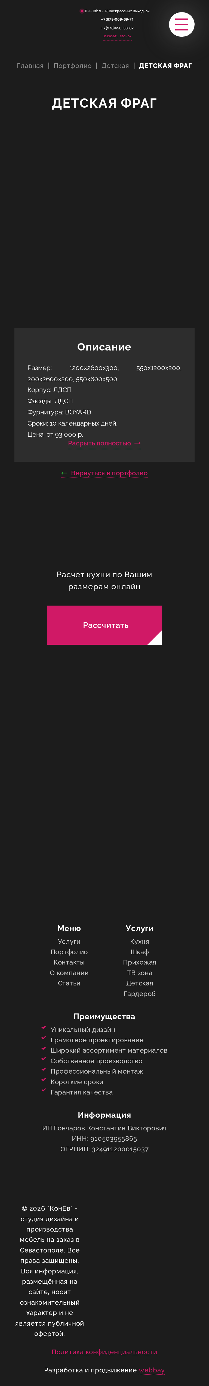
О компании (69, 973)
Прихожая (139, 962)
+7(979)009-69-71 (117, 19)
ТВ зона (140, 973)
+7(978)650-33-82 (117, 28)
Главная (30, 66)
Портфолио (73, 66)
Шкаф (140, 952)
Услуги (69, 941)
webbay (152, 1370)
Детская (115, 66)
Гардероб (140, 994)
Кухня (139, 941)
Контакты (69, 962)
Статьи (69, 983)
